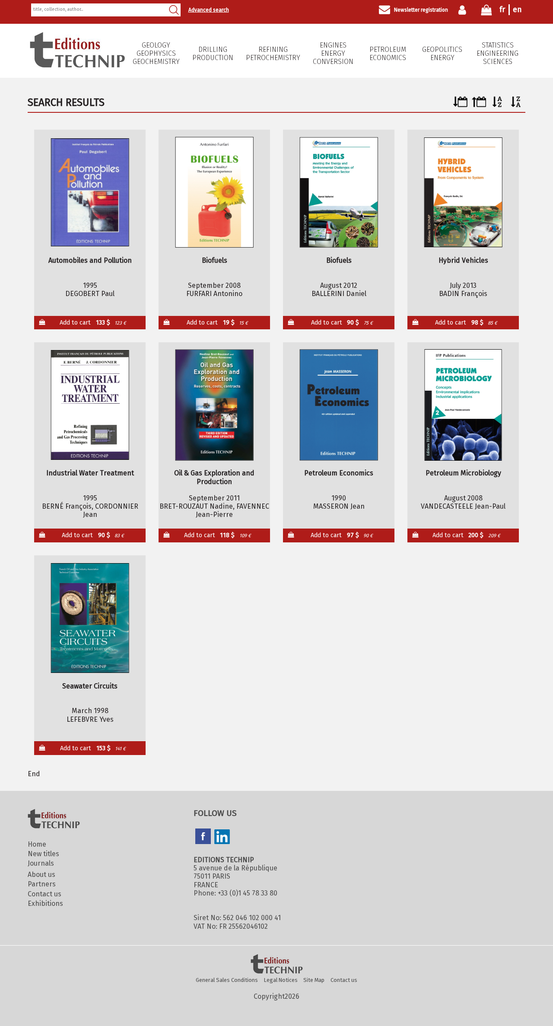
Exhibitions (45, 903)
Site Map (313, 980)
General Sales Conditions (227, 980)
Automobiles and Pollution (90, 260)
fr (502, 9)
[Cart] (486, 12)
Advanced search (208, 10)
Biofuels (214, 260)
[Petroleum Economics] (339, 405)
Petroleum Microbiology (463, 473)
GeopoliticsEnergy (442, 53)
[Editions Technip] (276, 964)
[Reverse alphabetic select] (516, 105)
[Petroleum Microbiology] (463, 405)
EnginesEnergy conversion (333, 53)
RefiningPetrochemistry (273, 53)
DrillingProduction (212, 53)
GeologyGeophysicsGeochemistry (156, 53)
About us (41, 874)
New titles (43, 854)
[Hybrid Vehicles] (463, 192)
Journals (41, 863)
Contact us (44, 894)
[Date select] (460, 105)
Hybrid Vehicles (463, 260)
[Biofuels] (214, 192)
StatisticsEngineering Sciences (497, 53)
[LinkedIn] (222, 837)
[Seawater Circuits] (90, 618)
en (517, 9)
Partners (42, 884)
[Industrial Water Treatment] (90, 405)
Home (37, 844)
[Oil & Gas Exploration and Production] (214, 405)
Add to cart (93, 322)
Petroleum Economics (387, 53)
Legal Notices (281, 980)
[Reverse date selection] (479, 105)
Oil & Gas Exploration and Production (214, 477)
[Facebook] (203, 837)
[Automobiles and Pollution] (90, 192)
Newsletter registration (421, 10)
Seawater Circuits (90, 686)
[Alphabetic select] (497, 105)
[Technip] (77, 65)
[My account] (464, 10)
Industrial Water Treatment (90, 473)
